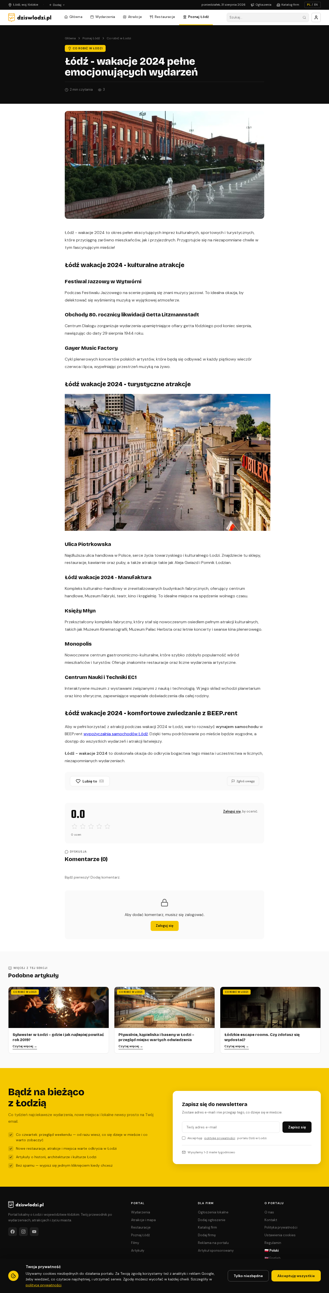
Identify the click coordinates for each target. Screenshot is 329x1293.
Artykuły (137, 1250)
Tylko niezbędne (248, 1275)
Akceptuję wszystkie (296, 1275)
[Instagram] (23, 1231)
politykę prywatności (219, 1138)
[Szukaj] (304, 17)
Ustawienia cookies (280, 1235)
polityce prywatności (43, 1285)
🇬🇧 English (272, 1258)
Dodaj (57, 5)
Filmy (135, 1243)
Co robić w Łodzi (119, 38)
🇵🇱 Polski (271, 1250)
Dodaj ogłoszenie (211, 1220)
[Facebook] (12, 1231)
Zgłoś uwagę (245, 781)
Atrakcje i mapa (143, 1220)
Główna (76, 17)
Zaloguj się (232, 811)
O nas (269, 1212)
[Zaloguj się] (316, 17)
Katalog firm (290, 5)
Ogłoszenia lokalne (213, 1212)
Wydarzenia (105, 17)
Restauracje (165, 17)
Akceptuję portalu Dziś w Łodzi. (227, 1138)
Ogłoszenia (263, 5)
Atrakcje (135, 17)
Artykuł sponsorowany (216, 1250)
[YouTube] (34, 1231)
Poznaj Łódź (198, 17)
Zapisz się (297, 1127)
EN (316, 4)
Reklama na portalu (213, 1243)
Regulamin (272, 1243)
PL (309, 4)
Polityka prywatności (280, 1227)
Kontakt (270, 1220)
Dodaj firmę (207, 1235)
